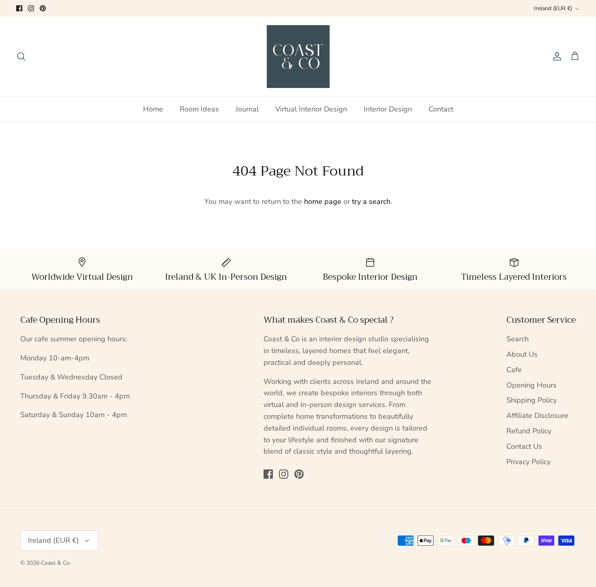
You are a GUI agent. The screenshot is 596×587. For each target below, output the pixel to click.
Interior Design (388, 109)
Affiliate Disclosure (537, 415)
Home (153, 109)
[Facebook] (19, 8)
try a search (371, 201)
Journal (247, 109)
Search (517, 339)
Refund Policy (528, 431)
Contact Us (524, 446)
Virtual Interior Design (311, 109)
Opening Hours (531, 385)
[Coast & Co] (298, 56)
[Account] (555, 56)
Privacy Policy (528, 462)
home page (322, 201)
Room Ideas (199, 109)
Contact (441, 109)
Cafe (514, 370)
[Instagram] (31, 8)
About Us (522, 354)
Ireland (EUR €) (553, 8)
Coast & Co (55, 563)
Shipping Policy (531, 400)
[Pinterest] (43, 8)
